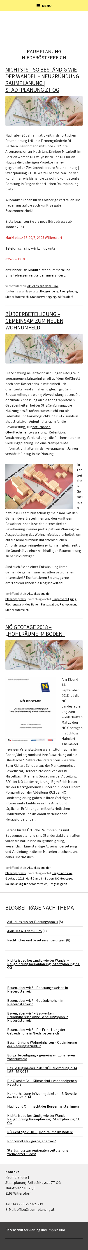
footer (9, 291)
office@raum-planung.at (36, 1209)
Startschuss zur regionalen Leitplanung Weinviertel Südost (37, 1152)
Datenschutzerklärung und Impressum (35, 1230)
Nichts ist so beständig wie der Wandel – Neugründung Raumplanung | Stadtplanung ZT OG (42, 80)
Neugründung (49, 291)
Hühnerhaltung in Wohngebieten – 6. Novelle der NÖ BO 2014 (42, 1095)
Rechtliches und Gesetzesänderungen (36, 940)
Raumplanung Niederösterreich (26, 884)
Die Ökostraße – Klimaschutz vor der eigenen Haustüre (42, 1082)
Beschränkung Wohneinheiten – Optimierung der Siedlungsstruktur (42, 1044)
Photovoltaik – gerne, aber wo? (31, 1141)
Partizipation (49, 604)
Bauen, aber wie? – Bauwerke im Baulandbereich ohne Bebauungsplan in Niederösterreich (37, 1017)
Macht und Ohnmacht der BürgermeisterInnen (43, 1106)
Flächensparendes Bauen (22, 604)
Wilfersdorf (65, 297)
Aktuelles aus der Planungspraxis (32, 921)
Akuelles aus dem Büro (42, 286)
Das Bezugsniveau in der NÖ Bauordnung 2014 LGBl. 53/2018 (42, 1070)
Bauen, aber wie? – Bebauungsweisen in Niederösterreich (37, 989)
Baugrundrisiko (62, 873)
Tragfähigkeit (58, 884)
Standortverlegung (43, 297)
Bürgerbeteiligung (64, 599)
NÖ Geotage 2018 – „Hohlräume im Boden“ (35, 630)
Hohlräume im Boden (40, 878)
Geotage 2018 (14, 878)
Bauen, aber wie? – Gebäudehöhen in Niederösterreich (35, 1002)
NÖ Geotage (63, 878)
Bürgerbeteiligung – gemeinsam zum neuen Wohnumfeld (34, 321)
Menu (47, 5)
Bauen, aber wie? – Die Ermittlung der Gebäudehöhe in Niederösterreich (36, 1031)
